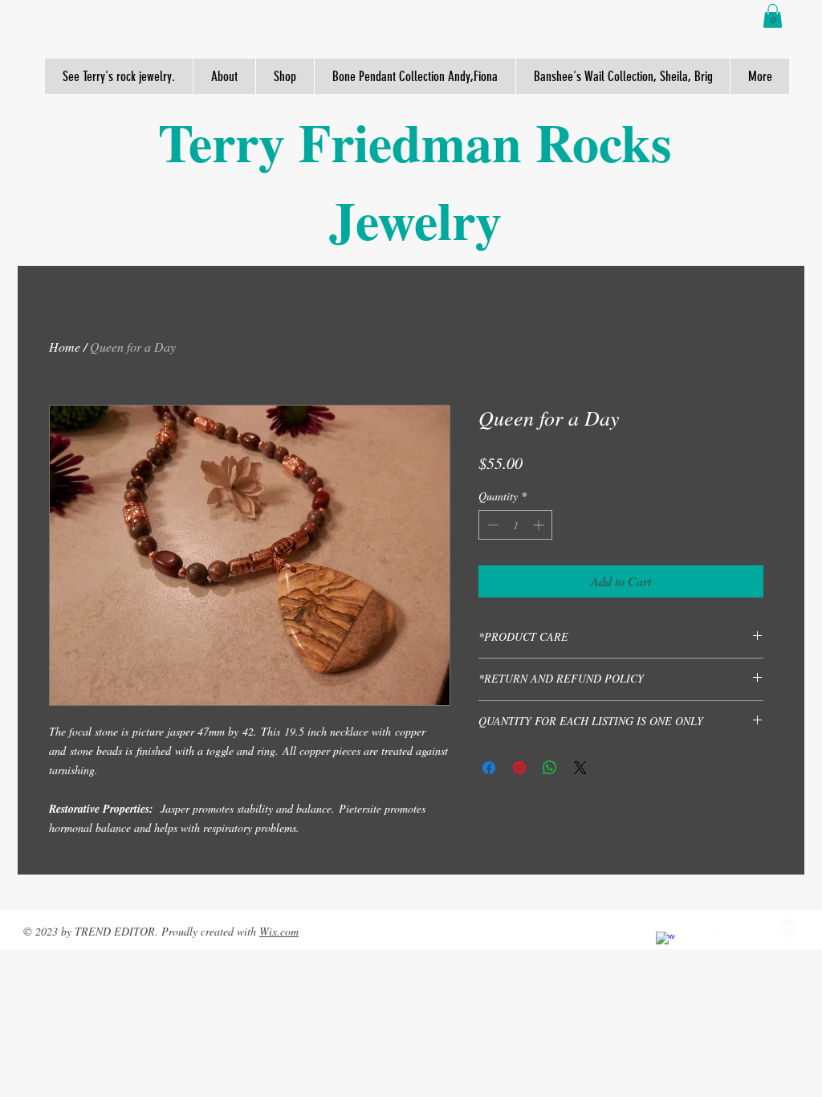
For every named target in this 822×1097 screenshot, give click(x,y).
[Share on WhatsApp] (550, 767)
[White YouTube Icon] (706, 929)
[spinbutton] (515, 525)
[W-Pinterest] (788, 929)
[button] (773, 16)
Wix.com (279, 931)
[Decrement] (491, 525)
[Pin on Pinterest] (519, 767)
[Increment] (540, 525)
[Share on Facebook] (488, 767)
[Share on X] (580, 767)
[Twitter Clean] (747, 929)
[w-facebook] (665, 941)
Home (64, 346)
